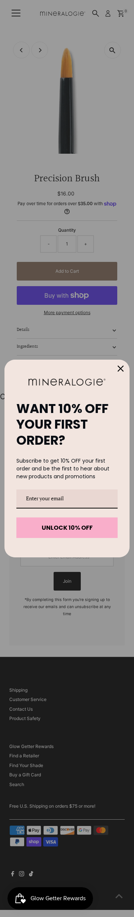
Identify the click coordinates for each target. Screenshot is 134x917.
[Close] (121, 369)
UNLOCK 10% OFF (67, 527)
